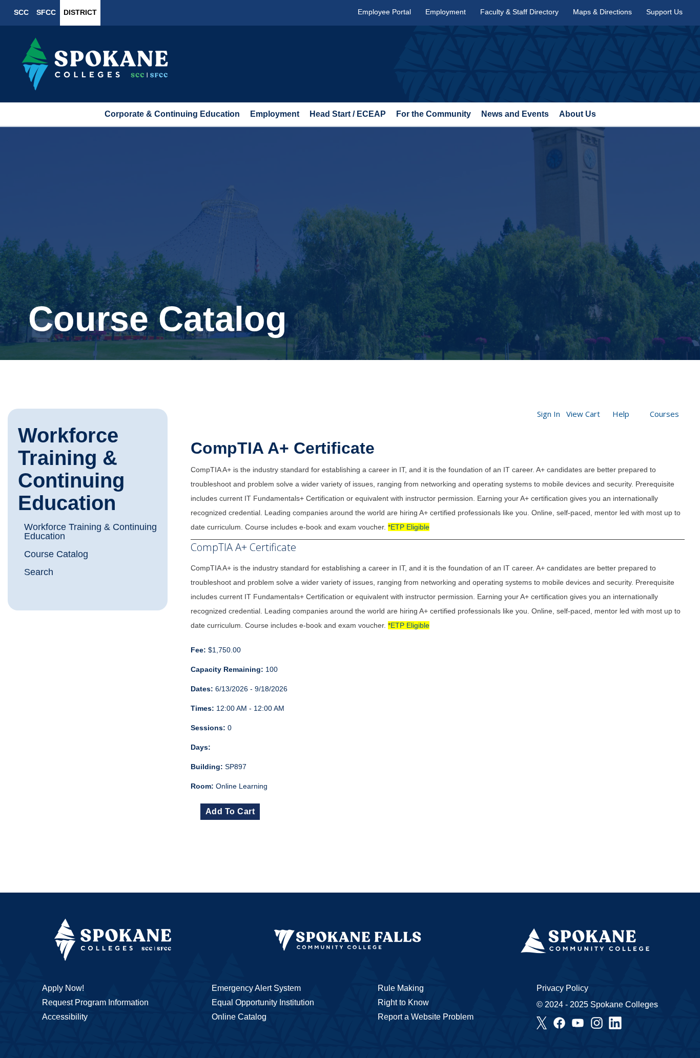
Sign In (548, 414)
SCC (21, 12)
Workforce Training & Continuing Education (71, 469)
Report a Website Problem (425, 1016)
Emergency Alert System (256, 988)
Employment (445, 12)
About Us (577, 114)
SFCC (46, 12)
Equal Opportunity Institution (263, 1002)
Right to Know (403, 1002)
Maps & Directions (602, 12)
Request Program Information (95, 1002)
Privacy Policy (562, 988)
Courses (664, 414)
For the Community (433, 114)
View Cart (583, 414)
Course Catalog (56, 554)
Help (620, 414)
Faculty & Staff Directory (519, 12)
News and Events (515, 114)
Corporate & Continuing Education (172, 114)
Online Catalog (239, 1016)
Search (38, 572)
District (80, 12)
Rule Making (401, 988)
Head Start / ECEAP (348, 114)
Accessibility (65, 1016)
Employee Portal (384, 12)
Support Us (664, 12)
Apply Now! (63, 988)
